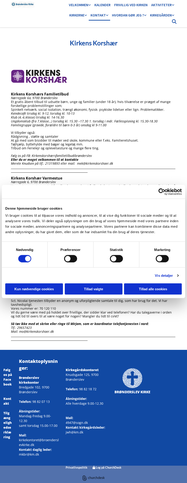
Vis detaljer (164, 275)
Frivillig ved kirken (131, 5)
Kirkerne (76, 15)
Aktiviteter (161, 5)
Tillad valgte (93, 289)
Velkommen (78, 5)
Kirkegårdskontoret (82, 370)
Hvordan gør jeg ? (128, 15)
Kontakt (98, 15)
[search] (174, 23)
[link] (80, 5)
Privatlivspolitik (76, 467)
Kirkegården (161, 15)
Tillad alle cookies (153, 289)
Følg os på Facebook (7, 379)
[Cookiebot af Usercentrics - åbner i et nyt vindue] (162, 191)
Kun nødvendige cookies (34, 289)
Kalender (102, 5)
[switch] (70, 258)
